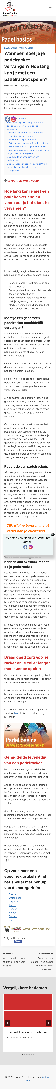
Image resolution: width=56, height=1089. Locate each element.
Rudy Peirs (13, 86)
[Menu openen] (50, 8)
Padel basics (10, 48)
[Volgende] (48, 1023)
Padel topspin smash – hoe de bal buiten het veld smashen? (42, 961)
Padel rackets (26, 48)
